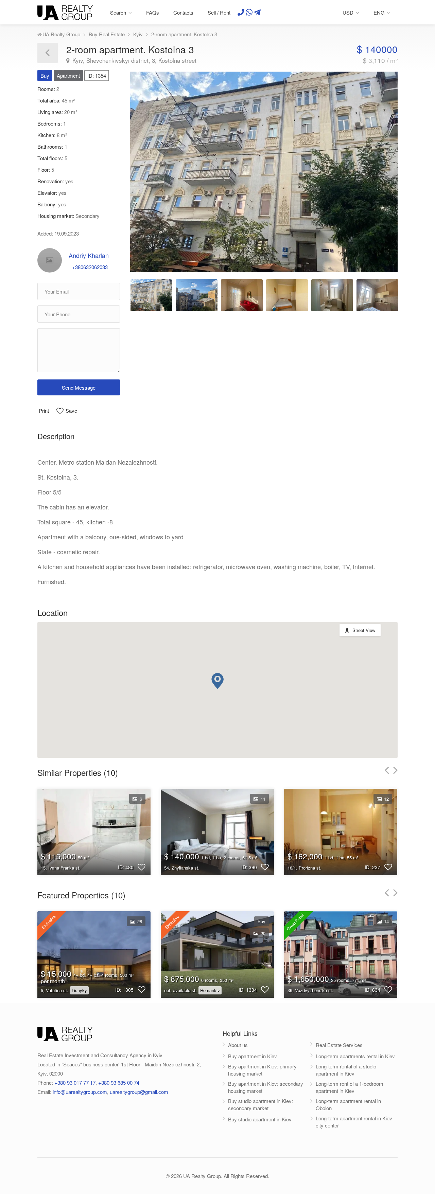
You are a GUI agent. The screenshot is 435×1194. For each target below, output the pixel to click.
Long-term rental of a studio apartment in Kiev (346, 1070)
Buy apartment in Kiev (252, 1056)
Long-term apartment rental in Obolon (348, 1104)
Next (376, 168)
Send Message (78, 387)
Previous (151, 168)
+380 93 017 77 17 (74, 1082)
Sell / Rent (219, 12)
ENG (379, 12)
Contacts (183, 12)
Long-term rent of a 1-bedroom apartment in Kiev (349, 1087)
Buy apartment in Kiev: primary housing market (262, 1070)
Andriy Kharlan (89, 255)
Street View (363, 630)
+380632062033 (90, 266)
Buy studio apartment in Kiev (260, 1119)
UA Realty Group (61, 34)
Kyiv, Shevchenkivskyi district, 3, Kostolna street (133, 60)
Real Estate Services (339, 1044)
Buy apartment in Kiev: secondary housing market (265, 1087)
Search (118, 12)
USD (348, 12)
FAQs (152, 12)
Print (44, 410)
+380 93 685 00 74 (118, 1082)
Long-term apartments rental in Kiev (355, 1056)
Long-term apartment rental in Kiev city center (354, 1122)
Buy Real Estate (107, 34)
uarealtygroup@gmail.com (139, 1091)
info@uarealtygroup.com (80, 1091)
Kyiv (138, 34)
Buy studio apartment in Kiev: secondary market (260, 1104)
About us (238, 1044)
